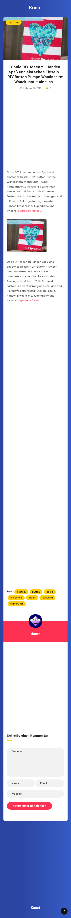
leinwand (47, 597)
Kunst (35, 8)
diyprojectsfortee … (30, 211)
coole (50, 591)
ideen (32, 597)
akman (36, 634)
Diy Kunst (14, 22)
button (36, 591)
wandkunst (16, 603)
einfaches (16, 597)
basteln (21, 591)
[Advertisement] (35, 132)
